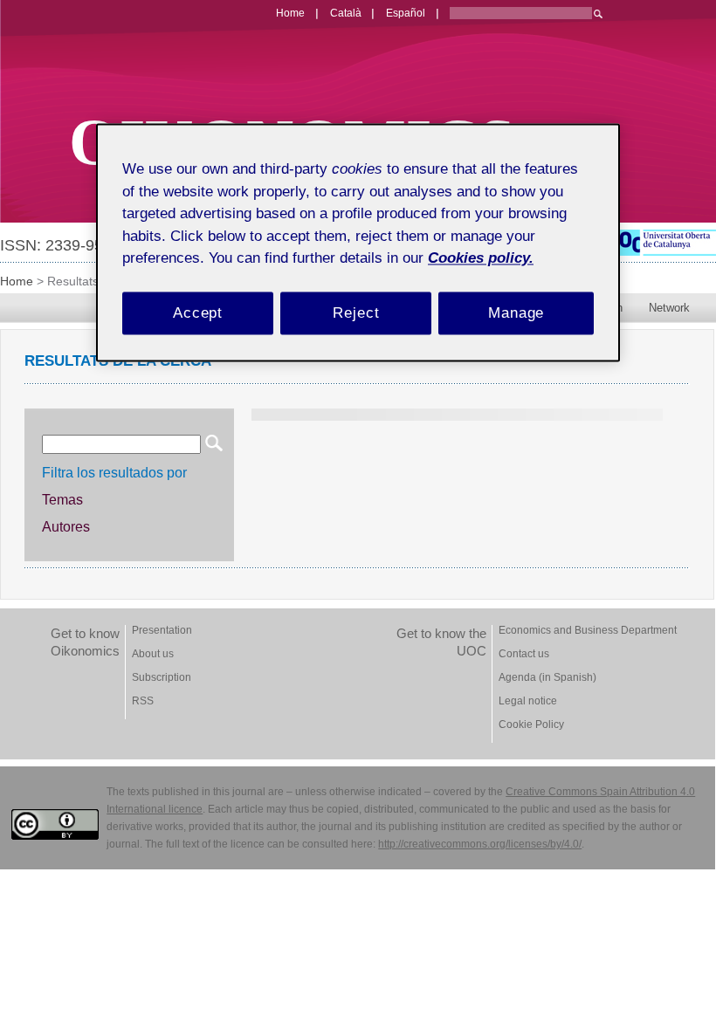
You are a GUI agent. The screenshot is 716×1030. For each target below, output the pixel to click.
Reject (356, 313)
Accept (198, 313)
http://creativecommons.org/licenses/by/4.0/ (480, 844)
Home (16, 281)
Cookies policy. (481, 258)
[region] (358, 242)
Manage (516, 313)
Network (669, 307)
